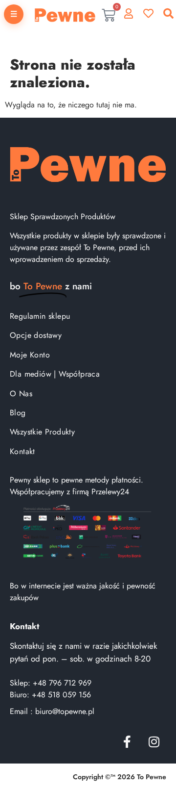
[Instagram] (154, 741)
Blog (18, 412)
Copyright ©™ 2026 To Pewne (119, 777)
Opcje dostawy (36, 335)
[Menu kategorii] (13, 14)
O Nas (21, 393)
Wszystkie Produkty (42, 431)
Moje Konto (30, 354)
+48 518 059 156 (61, 694)
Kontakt (22, 451)
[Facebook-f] (127, 741)
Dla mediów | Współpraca (55, 374)
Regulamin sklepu (40, 316)
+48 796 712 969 (62, 682)
